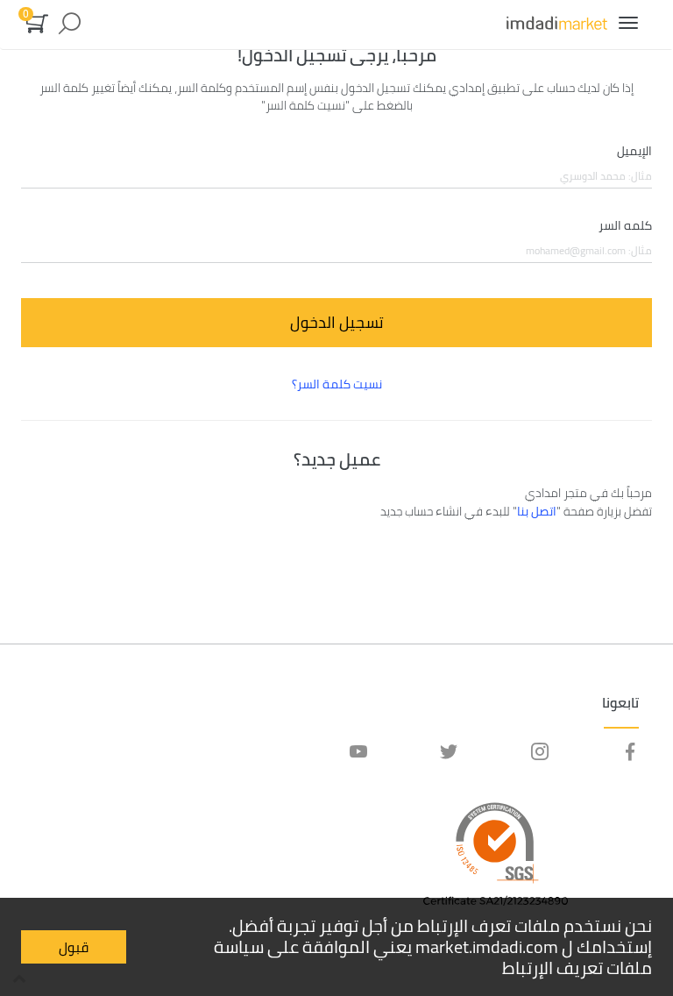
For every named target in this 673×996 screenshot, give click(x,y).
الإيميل (634, 152)
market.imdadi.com (486, 946)
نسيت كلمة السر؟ (337, 384)
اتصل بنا (536, 511)
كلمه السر (625, 226)
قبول (74, 947)
